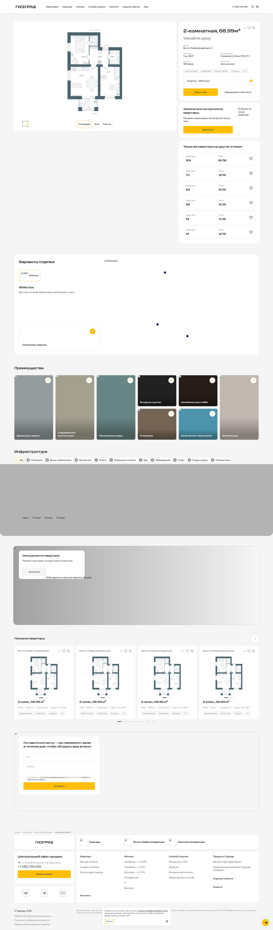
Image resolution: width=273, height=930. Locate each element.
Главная (17, 832)
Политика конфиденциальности (32, 920)
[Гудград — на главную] (25, 7)
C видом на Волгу (89, 867)
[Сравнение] (257, 6)
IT (125, 882)
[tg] (44, 893)
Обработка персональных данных (33, 915)
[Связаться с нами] (266, 923)
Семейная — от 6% (134, 867)
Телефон (30, 766)
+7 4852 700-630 (240, 6)
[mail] (62, 893)
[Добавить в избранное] (249, 28)
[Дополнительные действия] (244, 28)
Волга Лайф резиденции (43, 832)
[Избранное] (252, 6)
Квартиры (85, 856)
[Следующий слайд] (247, 343)
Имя (28, 757)
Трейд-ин (174, 867)
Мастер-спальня (89, 861)
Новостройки (27, 832)
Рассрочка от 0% (178, 861)
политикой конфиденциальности (53, 777)
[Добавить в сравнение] (253, 28)
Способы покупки (178, 856)
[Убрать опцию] (251, 81)
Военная (129, 888)
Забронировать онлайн (182, 877)
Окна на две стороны (91, 872)
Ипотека (129, 856)
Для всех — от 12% (134, 872)
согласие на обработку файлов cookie (153, 911)
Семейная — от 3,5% (135, 861)
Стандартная (131, 877)
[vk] (25, 893)
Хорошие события (223, 878)
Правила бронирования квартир (32, 924)
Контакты (85, 895)
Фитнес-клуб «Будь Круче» (227, 861)
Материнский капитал (181, 872)
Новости (217, 887)
